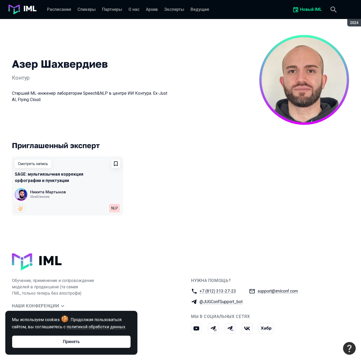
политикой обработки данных (96, 326)
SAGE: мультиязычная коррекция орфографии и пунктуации (49, 177)
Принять (71, 341)
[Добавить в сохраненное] (116, 164)
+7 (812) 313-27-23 (218, 291)
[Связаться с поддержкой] (349, 348)
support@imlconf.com (277, 291)
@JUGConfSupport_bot (221, 301)
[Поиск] (333, 9)
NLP (114, 208)
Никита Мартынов (48, 192)
